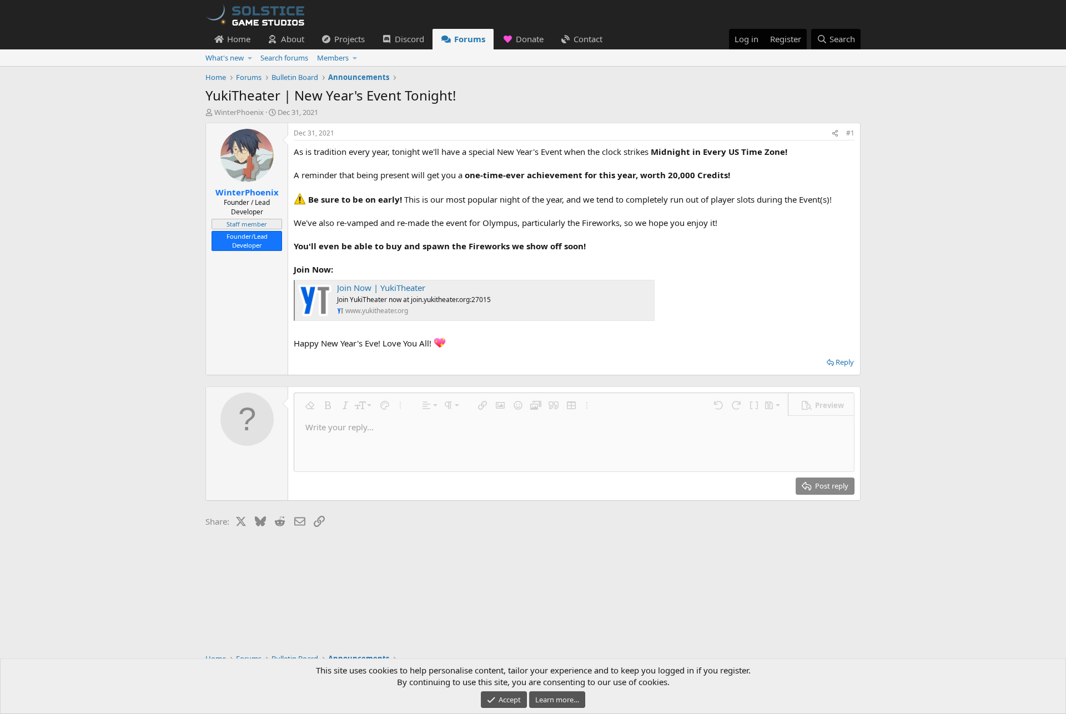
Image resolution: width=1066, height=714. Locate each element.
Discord (409, 38)
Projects (349, 38)
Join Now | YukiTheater (381, 287)
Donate (530, 38)
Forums (469, 38)
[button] (250, 57)
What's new (224, 58)
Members (333, 58)
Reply (845, 362)
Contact (588, 38)
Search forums (284, 58)
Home (238, 38)
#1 (850, 133)
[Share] (835, 133)
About (292, 38)
